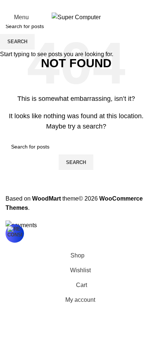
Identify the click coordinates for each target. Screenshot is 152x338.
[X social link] (67, 5)
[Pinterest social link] (76, 5)
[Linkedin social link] (84, 5)
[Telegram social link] (93, 5)
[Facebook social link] (58, 5)
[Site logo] (76, 17)
